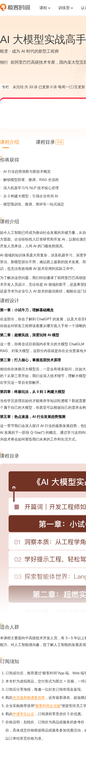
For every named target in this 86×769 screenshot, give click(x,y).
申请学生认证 (23, 714)
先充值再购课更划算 (29, 697)
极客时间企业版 (47, 706)
